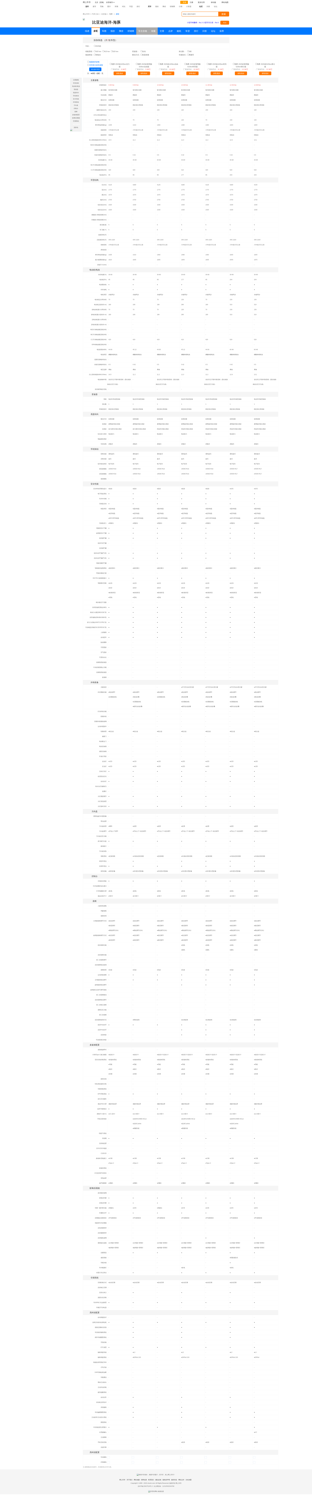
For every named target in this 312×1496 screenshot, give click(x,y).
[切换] (101, 2)
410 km (107, 51)
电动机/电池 (76, 86)
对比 (123, 6)
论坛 (215, 6)
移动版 (213, 2)
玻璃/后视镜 (76, 118)
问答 (208, 6)
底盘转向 (76, 92)
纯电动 (98, 55)
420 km (98, 51)
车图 (104, 31)
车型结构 (76, 83)
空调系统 (76, 121)
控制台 (76, 108)
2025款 (98, 46)
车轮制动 (76, 96)
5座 (190, 51)
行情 (180, 6)
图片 (109, 6)
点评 (170, 31)
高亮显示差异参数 (96, 65)
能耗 (179, 31)
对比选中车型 (95, 69)
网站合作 (181, 1480)
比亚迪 (104, 14)
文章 (162, 31)
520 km (115, 51)
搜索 (223, 14)
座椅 (75, 111)
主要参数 (76, 80)
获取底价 (119, 73)
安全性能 (76, 99)
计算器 (188, 6)
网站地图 (137, 1480)
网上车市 (87, 2)
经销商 (172, 6)
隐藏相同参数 (94, 62)
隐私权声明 (166, 1480)
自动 (144, 51)
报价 (157, 6)
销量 (153, 31)
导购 (101, 6)
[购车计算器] (127, 69)
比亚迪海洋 (102, 22)
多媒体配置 (76, 115)
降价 (164, 6)
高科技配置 (76, 124)
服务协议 (174, 1480)
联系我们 (151, 1480)
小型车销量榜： (195, 23)
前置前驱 (145, 55)
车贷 (187, 31)
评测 (116, 6)
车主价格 (142, 31)
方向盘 (76, 105)
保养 (221, 31)
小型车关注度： (211, 23)
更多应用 (201, 2)
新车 (94, 6)
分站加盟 (188, 1480)
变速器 (76, 89)
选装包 (76, 127)
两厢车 (191, 55)
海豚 (111, 14)
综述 (87, 31)
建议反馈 (158, 1480)
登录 (184, 2)
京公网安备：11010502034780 (164, 1486)
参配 (95, 31)
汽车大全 (95, 14)
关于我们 (129, 1480)
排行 (138, 6)
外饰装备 (76, 102)
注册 (191, 2)
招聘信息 (144, 1480)
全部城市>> (110, 2)
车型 (131, 6)
